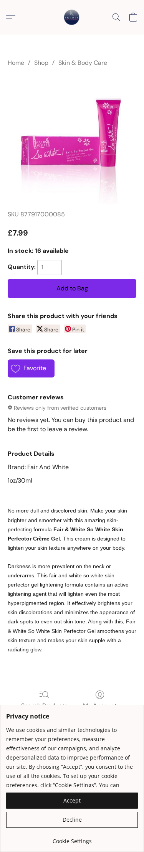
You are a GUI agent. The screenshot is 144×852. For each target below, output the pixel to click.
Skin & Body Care (82, 63)
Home (16, 63)
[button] (72, 17)
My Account (100, 706)
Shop (41, 63)
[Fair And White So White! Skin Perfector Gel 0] (72, 139)
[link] (72, 838)
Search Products (44, 706)
